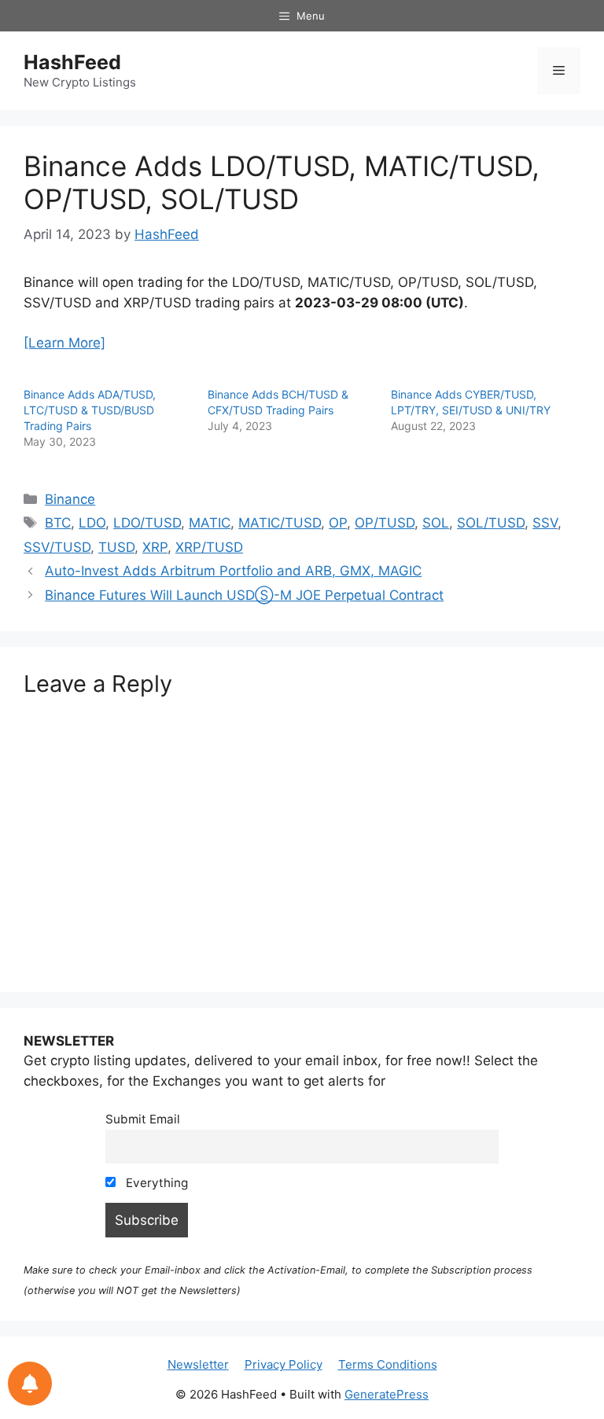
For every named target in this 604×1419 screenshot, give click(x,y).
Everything (155, 1182)
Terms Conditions (387, 1364)
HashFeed (72, 62)
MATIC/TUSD (279, 523)
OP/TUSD (384, 523)
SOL (435, 523)
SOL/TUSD (491, 523)
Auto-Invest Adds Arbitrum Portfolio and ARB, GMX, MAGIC (233, 571)
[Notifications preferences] (30, 1384)
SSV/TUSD (57, 547)
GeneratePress (386, 1394)
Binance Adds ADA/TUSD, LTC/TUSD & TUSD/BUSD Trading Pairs (90, 410)
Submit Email (142, 1119)
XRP (155, 547)
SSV (545, 523)
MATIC (209, 523)
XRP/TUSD (209, 547)
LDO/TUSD (147, 523)
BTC (58, 523)
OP (338, 523)
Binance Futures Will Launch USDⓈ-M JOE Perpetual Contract (244, 595)
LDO (92, 523)
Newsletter (198, 1364)
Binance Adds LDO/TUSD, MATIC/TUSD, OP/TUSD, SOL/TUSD (282, 182)
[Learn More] (64, 343)
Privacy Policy (283, 1364)
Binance (70, 499)
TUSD (116, 547)
